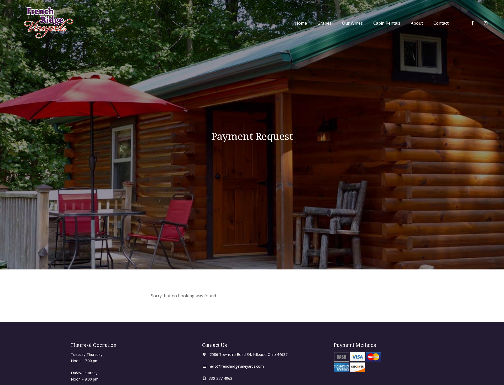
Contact (441, 23)
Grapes (324, 23)
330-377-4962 (220, 378)
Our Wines (352, 23)
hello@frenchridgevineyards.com (236, 366)
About (417, 23)
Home (301, 23)
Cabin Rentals (386, 23)
